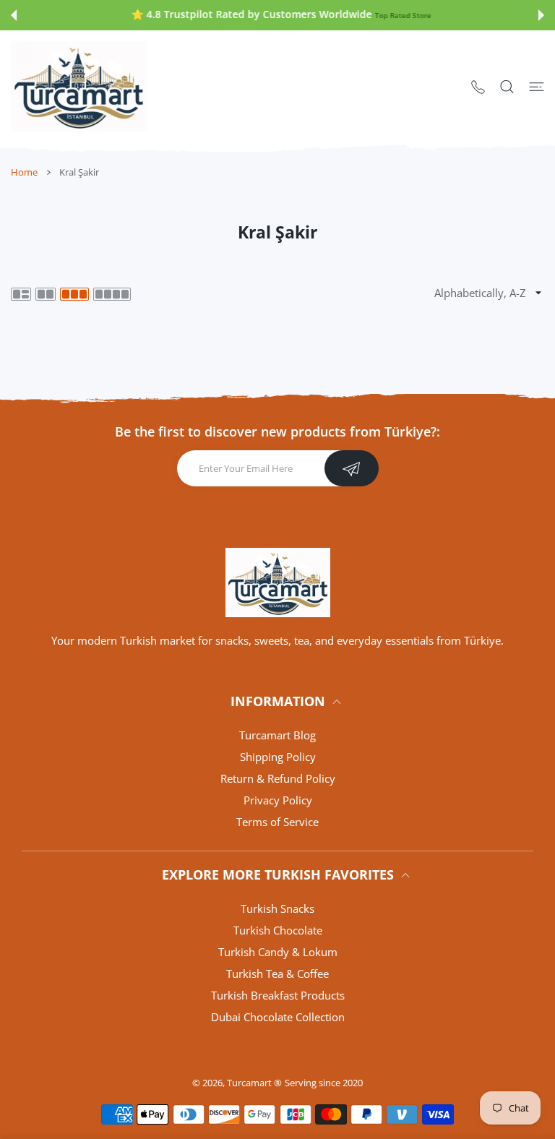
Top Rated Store (399, 15)
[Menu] (536, 86)
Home (24, 172)
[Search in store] (507, 86)
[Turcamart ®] (79, 86)
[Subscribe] (351, 468)
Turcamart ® (254, 1082)
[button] (14, 15)
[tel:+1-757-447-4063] (478, 86)
